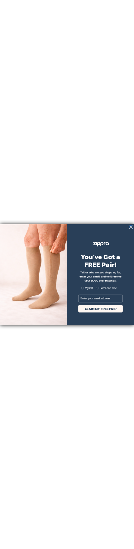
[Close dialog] (131, 227)
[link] (100, 244)
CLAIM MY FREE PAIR (101, 308)
